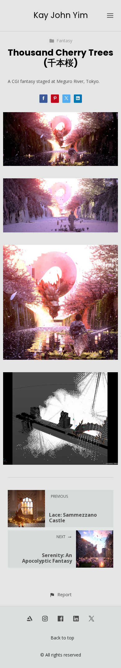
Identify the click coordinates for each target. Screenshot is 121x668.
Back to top (62, 638)
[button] (60, 594)
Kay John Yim (61, 15)
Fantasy (64, 40)
